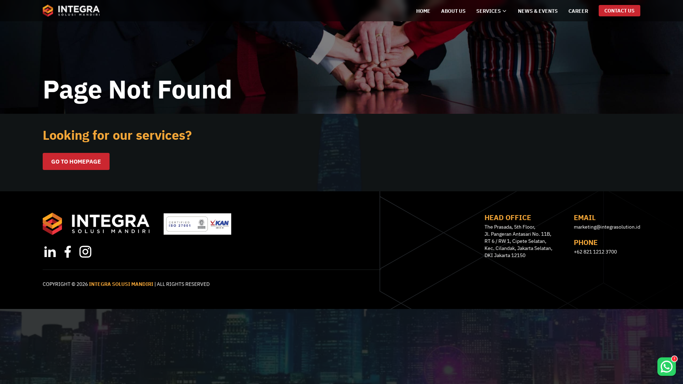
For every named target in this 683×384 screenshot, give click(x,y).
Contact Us (619, 10)
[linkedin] (50, 252)
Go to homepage (76, 161)
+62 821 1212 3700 (595, 252)
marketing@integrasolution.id (607, 227)
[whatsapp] (666, 363)
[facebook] (67, 252)
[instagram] (85, 252)
